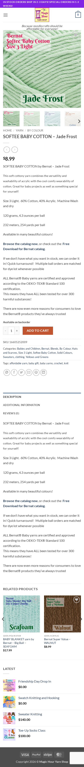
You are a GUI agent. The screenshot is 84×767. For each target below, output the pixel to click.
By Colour (35, 130)
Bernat (45, 348)
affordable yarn (18, 363)
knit (66, 363)
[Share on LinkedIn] (43, 372)
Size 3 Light (25, 352)
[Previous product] (14, 150)
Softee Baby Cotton (44, 352)
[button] (5, 15)
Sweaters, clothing (13, 357)
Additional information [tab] (21, 405)
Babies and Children (28, 348)
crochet (58, 363)
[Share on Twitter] (21, 372)
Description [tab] (12, 396)
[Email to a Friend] (28, 372)
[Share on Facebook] (14, 372)
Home (7, 130)
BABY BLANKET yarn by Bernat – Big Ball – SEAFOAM (18, 643)
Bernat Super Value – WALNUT (57, 641)
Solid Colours (64, 352)
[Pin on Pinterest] (36, 372)
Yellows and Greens (37, 357)
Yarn (19, 130)
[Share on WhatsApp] (6, 372)
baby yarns (46, 363)
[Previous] (9, 69)
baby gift (34, 363)
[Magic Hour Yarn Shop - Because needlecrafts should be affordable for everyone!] (42, 15)
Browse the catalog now (20, 244)
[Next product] (6, 150)
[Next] (74, 69)
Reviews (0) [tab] (11, 413)
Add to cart (38, 330)
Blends (54, 348)
